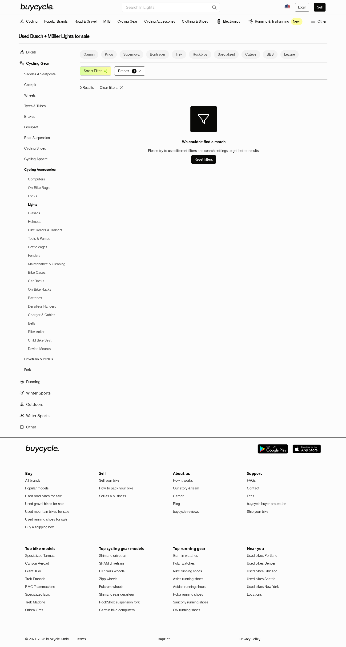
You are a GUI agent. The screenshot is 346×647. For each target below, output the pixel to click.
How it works (183, 480)
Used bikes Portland (262, 555)
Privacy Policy (249, 639)
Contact (253, 488)
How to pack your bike (116, 488)
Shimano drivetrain (113, 555)
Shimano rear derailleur (116, 594)
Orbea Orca (34, 610)
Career (178, 496)
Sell (319, 7)
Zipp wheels (108, 579)
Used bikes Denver (261, 563)
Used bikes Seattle (261, 579)
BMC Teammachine (40, 587)
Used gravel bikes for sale (44, 504)
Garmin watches (185, 555)
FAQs (251, 480)
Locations (254, 594)
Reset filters (203, 159)
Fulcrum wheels (111, 587)
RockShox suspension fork (119, 602)
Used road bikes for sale (43, 496)
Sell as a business (112, 496)
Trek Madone (35, 602)
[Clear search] (214, 7)
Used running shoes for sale (46, 519)
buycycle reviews (186, 511)
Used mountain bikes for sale (47, 511)
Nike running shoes (187, 571)
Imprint (164, 639)
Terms (81, 639)
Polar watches (184, 563)
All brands (32, 480)
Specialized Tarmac (40, 555)
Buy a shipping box (39, 527)
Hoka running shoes (188, 594)
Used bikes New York (263, 587)
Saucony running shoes (190, 602)
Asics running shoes (188, 579)
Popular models (36, 488)
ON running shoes (186, 610)
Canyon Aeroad (37, 563)
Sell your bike (109, 480)
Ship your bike (257, 511)
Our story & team (186, 488)
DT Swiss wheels (112, 571)
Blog (176, 504)
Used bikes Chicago (262, 571)
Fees (250, 496)
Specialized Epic (37, 594)
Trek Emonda (35, 579)
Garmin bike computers (117, 610)
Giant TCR (33, 571)
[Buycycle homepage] (36, 7)
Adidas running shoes (189, 587)
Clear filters (108, 87)
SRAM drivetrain (111, 563)
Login (302, 7)
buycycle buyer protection (266, 504)
